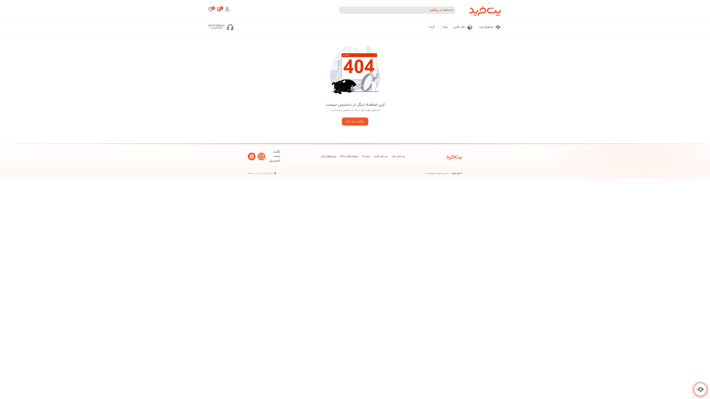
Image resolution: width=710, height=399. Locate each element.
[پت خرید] (454, 156)
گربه (432, 27)
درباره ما (366, 156)
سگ (445, 27)
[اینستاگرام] (261, 156)
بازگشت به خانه (355, 121)
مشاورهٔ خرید (486, 27)
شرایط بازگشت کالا (349, 156)
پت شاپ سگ (398, 156)
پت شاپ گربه (381, 156)
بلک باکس (459, 27)
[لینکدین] (252, 156)
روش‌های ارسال (328, 156)
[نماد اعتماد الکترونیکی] (274, 161)
